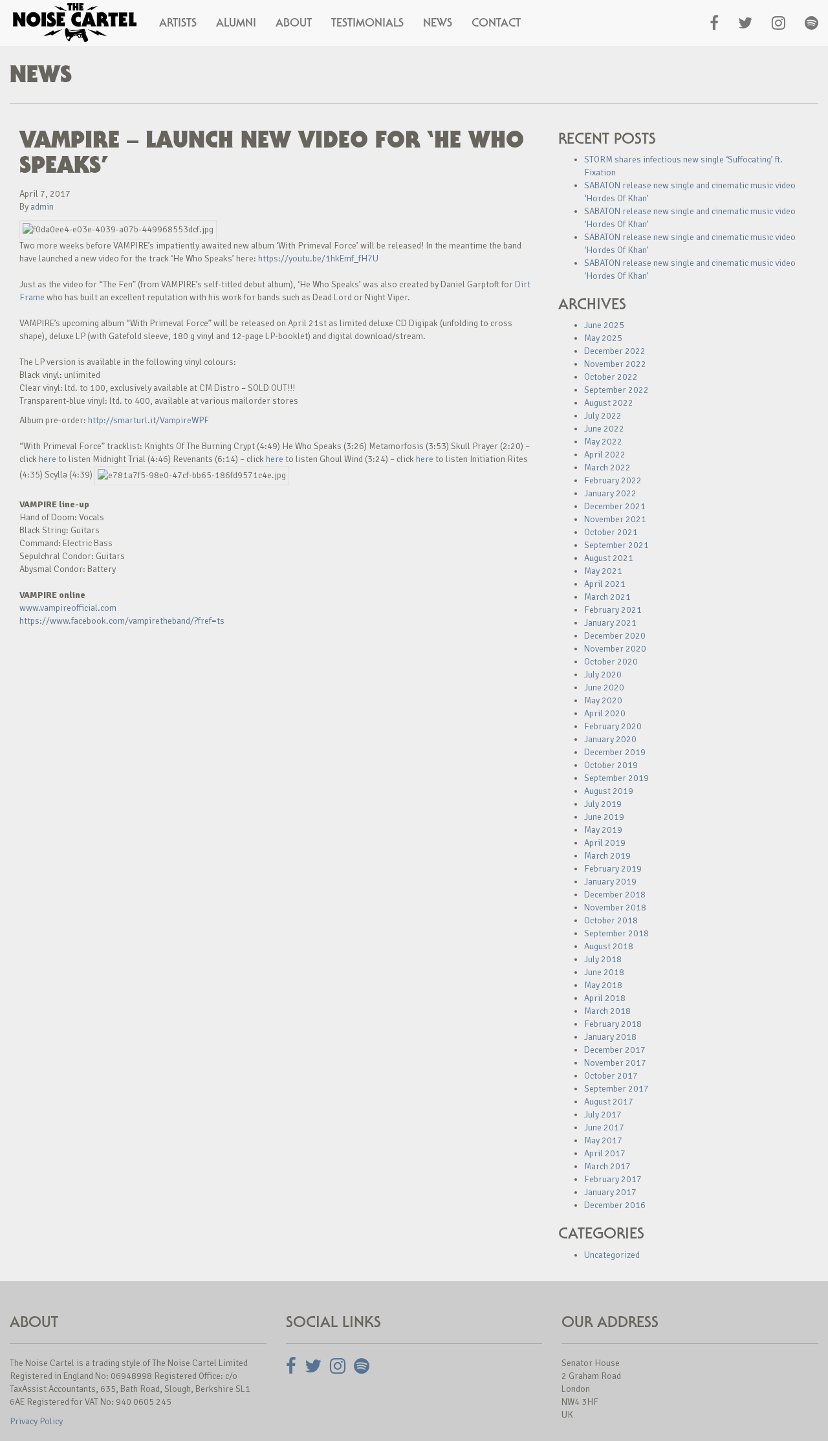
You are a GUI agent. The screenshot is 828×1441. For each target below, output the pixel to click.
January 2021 (610, 622)
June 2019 (604, 816)
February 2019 (613, 868)
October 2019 (611, 765)
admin (42, 206)
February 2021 (613, 609)
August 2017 (608, 1101)
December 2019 (615, 752)
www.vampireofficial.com (67, 607)
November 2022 (615, 363)
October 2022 (611, 376)
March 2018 (607, 1011)
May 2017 (603, 1140)
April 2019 (605, 842)
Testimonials (367, 23)
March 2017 (607, 1166)
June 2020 (604, 687)
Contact (496, 23)
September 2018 (616, 933)
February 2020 (613, 726)
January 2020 (610, 739)
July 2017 (603, 1114)
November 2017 (615, 1062)
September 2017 (616, 1088)
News (437, 23)
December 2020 (615, 635)
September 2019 (616, 778)
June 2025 (604, 325)
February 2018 (613, 1023)
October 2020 (611, 661)
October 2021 (611, 532)
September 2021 (616, 545)
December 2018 (615, 894)
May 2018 (603, 985)
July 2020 (603, 674)
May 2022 (603, 441)
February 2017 (613, 1179)
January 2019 (610, 881)
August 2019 (608, 791)
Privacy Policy (36, 1421)
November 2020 (615, 648)
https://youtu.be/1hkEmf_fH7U (318, 258)
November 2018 (615, 907)
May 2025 (603, 338)
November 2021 (615, 519)
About (294, 23)
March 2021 (607, 596)
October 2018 (611, 920)
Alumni (236, 23)
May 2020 (603, 700)
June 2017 (604, 1127)
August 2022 (608, 402)
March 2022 (607, 467)
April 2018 (605, 998)
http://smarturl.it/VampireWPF (148, 420)
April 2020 (605, 713)
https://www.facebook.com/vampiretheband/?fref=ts (121, 620)
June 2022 (604, 428)
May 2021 (603, 571)
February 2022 (613, 480)
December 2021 (615, 506)
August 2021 (608, 558)
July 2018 (603, 959)
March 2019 (607, 855)
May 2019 (603, 829)
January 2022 (610, 493)
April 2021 (605, 583)
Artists (178, 23)
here (47, 459)
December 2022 (615, 351)
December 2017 (615, 1049)
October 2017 (611, 1075)
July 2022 (603, 415)
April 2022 (605, 454)
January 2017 (610, 1192)
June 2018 (604, 972)
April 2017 (605, 1153)
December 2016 (615, 1205)
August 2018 (608, 946)
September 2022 (616, 389)
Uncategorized (612, 1254)
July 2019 (603, 803)
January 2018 (610, 1036)
